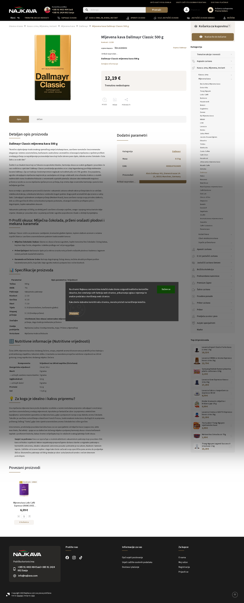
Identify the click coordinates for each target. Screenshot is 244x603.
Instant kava (204, 234)
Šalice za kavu (203, 289)
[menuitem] (39, 18)
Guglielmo (204, 108)
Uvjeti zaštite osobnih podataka (191, 2)
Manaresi (203, 179)
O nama (182, 557)
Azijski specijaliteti (206, 323)
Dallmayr (203, 172)
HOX (33, 596)
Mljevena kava (205, 78)
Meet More (204, 183)
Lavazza (203, 126)
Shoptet (20, 596)
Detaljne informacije (109, 63)
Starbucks (204, 147)
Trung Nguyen (205, 91)
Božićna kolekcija (205, 269)
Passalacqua (205, 229)
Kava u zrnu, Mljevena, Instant (211, 67)
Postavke (74, 314)
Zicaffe (202, 215)
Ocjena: (179, 47)
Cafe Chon (204, 155)
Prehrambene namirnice (208, 276)
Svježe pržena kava (207, 242)
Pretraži (156, 10)
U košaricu (24, 522)
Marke (200, 329)
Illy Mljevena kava (207, 115)
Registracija (184, 567)
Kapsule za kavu (204, 61)
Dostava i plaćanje (219, 2)
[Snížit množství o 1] (18, 516)
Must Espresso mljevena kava (211, 186)
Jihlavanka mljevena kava (210, 162)
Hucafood (204, 158)
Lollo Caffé (204, 94)
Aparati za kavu (204, 249)
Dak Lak (203, 193)
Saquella (203, 222)
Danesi (202, 112)
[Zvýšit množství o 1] (29, 516)
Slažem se (166, 289)
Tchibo (202, 144)
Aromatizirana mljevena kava (211, 218)
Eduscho (203, 140)
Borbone (203, 98)
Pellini (202, 176)
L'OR (201, 123)
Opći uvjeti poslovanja (160, 2)
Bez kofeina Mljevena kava (210, 84)
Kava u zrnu (203, 74)
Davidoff (203, 208)
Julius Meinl (204, 133)
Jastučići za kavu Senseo (208, 262)
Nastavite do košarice (215, 36)
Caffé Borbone (205, 190)
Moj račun (183, 562)
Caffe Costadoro (206, 225)
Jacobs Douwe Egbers (208, 137)
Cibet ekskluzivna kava (208, 238)
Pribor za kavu (203, 302)
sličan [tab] (40, 119)
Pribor (200, 309)
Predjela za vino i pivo (207, 316)
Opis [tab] (19, 119)
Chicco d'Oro (205, 197)
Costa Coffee (205, 151)
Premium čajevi (204, 282)
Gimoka (203, 169)
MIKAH (202, 119)
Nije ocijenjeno (121, 48)
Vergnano (204, 200)
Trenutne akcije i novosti (208, 54)
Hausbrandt (204, 101)
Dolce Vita (204, 87)
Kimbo (202, 130)
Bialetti (202, 204)
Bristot (202, 105)
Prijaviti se (183, 571)
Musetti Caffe (205, 165)
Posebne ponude (205, 296)
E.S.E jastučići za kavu (207, 256)
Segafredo (204, 211)
